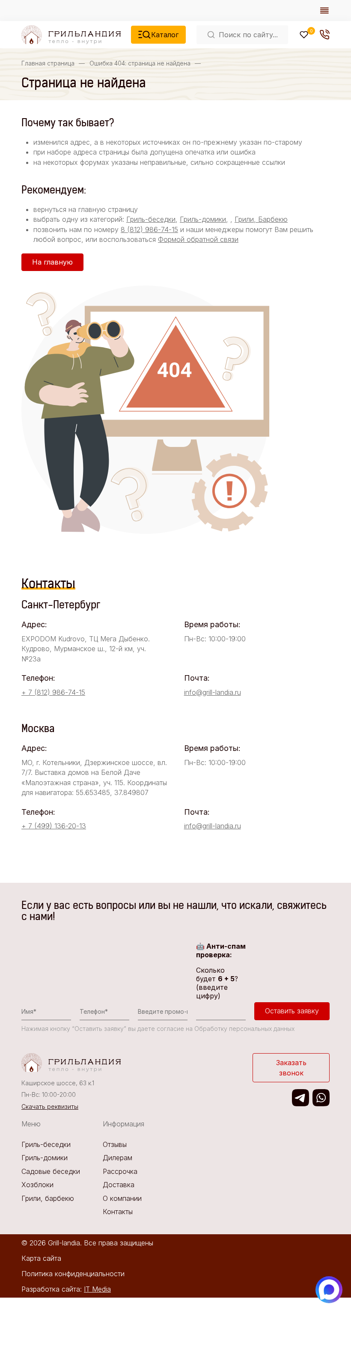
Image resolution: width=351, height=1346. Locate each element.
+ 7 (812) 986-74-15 (53, 692)
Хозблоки (37, 1184)
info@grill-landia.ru (212, 692)
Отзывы (115, 1144)
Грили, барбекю (47, 1198)
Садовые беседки (50, 1171)
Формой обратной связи (198, 239)
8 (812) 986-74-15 (149, 229)
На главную (52, 262)
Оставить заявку (292, 1011)
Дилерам (117, 1157)
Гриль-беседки (151, 219)
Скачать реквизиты (49, 1106)
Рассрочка (120, 1171)
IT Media (97, 1289)
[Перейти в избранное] (304, 34)
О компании (122, 1198)
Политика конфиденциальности (73, 1273)
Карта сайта (41, 1258)
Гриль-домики (203, 219)
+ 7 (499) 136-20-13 (53, 826)
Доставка (118, 1184)
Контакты (118, 1211)
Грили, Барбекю (261, 219)
